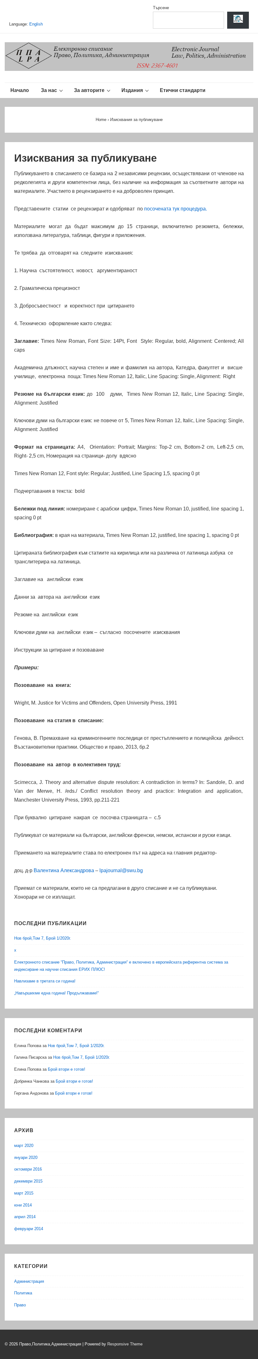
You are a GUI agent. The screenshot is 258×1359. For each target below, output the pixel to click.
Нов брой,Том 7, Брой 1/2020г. (42, 938)
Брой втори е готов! (66, 1069)
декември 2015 (28, 1181)
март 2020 (23, 1145)
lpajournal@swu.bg (121, 870)
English (56, 24)
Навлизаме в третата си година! (45, 981)
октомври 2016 (28, 1169)
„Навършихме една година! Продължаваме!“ (56, 993)
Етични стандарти (182, 90)
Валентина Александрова (64, 870)
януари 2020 (25, 1157)
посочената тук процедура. (175, 208)
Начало (19, 90)
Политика (23, 1293)
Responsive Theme (125, 1344)
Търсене (161, 7)
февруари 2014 (28, 1228)
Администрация (29, 1281)
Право (20, 1305)
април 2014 (25, 1216)
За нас (49, 90)
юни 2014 (23, 1205)
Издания (132, 90)
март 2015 (23, 1193)
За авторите (89, 90)
